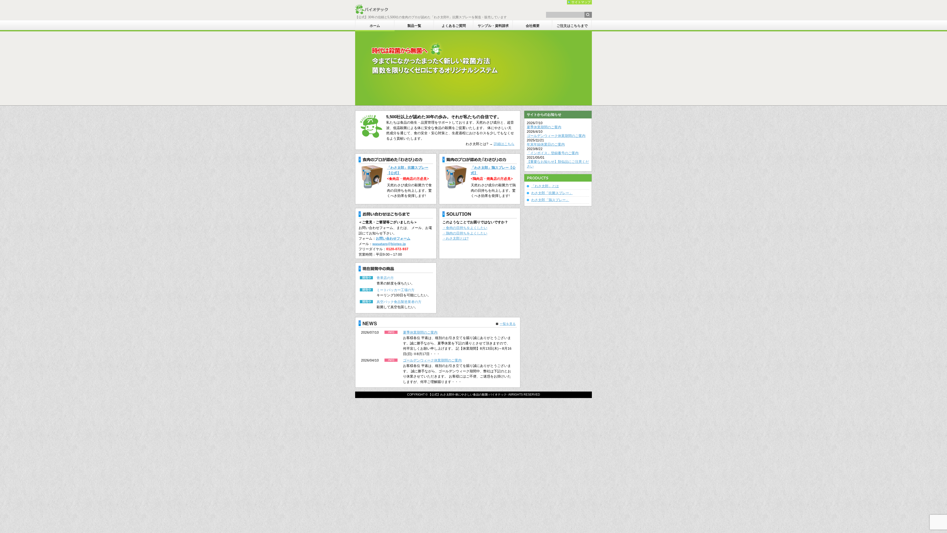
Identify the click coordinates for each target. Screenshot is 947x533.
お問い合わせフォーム (393, 238)
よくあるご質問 (454, 26)
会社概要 (533, 26)
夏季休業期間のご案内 (420, 332)
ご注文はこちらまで (572, 26)
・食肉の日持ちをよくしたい (464, 228)
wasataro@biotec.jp (389, 244)
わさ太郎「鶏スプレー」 (550, 200)
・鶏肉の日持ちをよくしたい (464, 233)
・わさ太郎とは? (455, 238)
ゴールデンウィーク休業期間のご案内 (432, 360)
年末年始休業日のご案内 (546, 144)
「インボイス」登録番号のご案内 (553, 153)
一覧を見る (508, 324)
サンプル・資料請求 (493, 26)
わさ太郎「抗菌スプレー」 (552, 193)
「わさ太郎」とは (545, 186)
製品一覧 (414, 26)
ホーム (375, 26)
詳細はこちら (504, 144)
